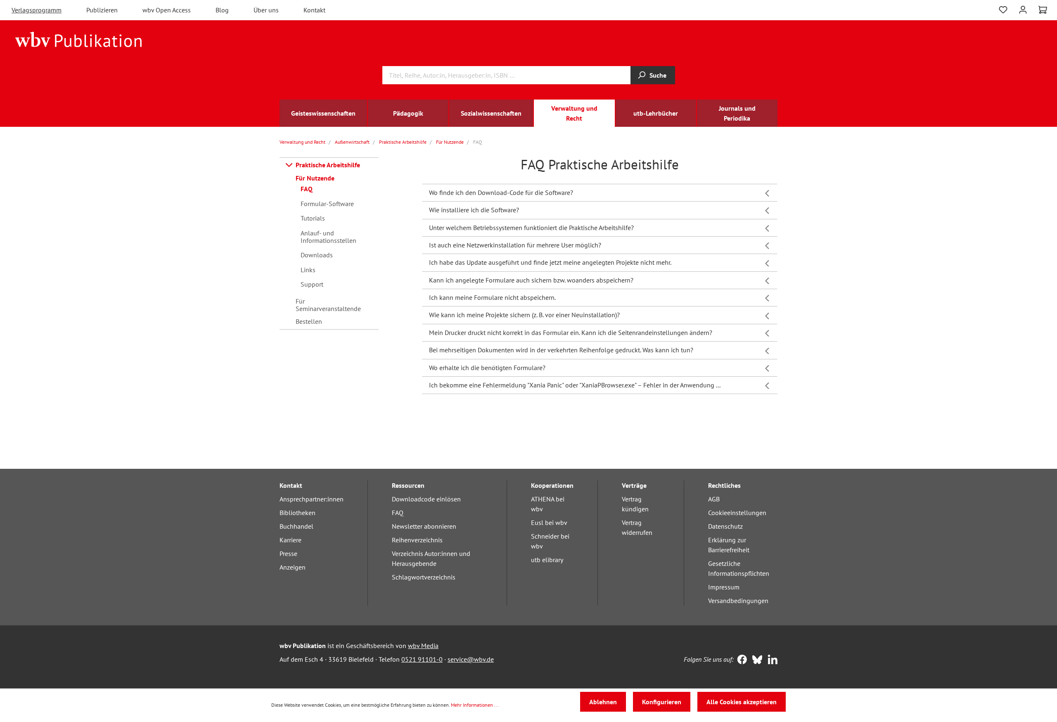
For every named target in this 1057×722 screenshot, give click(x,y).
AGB (714, 499)
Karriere (290, 540)
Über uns (266, 10)
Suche (657, 75)
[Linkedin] (770, 660)
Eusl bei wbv (549, 522)
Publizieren (102, 10)
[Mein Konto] (1023, 8)
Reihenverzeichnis (417, 540)
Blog (222, 10)
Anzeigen (293, 567)
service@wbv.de (471, 659)
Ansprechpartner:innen (312, 499)
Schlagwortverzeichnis (423, 577)
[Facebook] (740, 660)
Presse (288, 553)
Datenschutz (725, 526)
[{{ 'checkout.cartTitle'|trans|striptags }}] (1042, 9)
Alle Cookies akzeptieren (741, 702)
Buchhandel (296, 526)
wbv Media (423, 645)
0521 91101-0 (422, 659)
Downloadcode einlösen (426, 499)
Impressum (723, 587)
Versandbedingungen (738, 600)
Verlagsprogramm (37, 10)
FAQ (397, 512)
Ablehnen (603, 702)
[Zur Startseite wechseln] (78, 39)
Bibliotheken (297, 512)
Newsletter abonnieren (424, 526)
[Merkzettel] (1003, 8)
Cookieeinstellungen (737, 512)
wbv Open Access (166, 10)
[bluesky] (755, 660)
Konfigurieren (661, 702)
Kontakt (314, 10)
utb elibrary (547, 560)
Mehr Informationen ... (475, 705)
